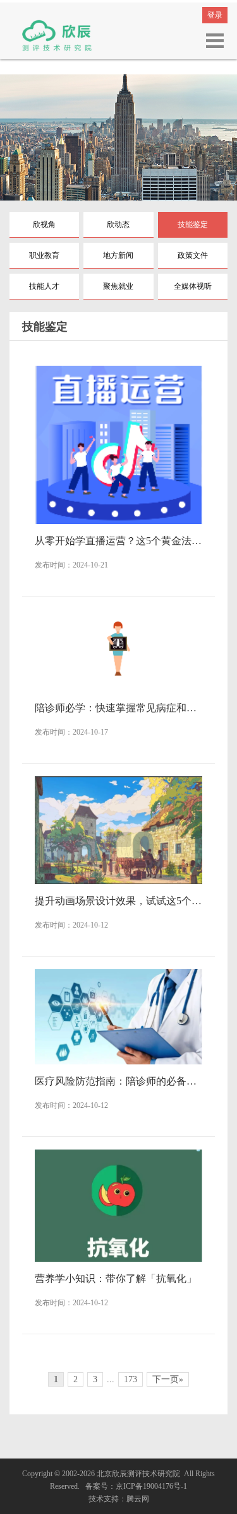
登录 (214, 15)
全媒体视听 (193, 286)
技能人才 (44, 286)
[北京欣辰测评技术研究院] (56, 34)
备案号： (99, 1486)
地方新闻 (118, 255)
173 (130, 1379)
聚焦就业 (118, 286)
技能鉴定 (193, 224)
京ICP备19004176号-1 (151, 1486)
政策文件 (193, 255)
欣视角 (44, 224)
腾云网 (137, 1498)
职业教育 (44, 255)
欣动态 (118, 224)
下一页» (167, 1379)
